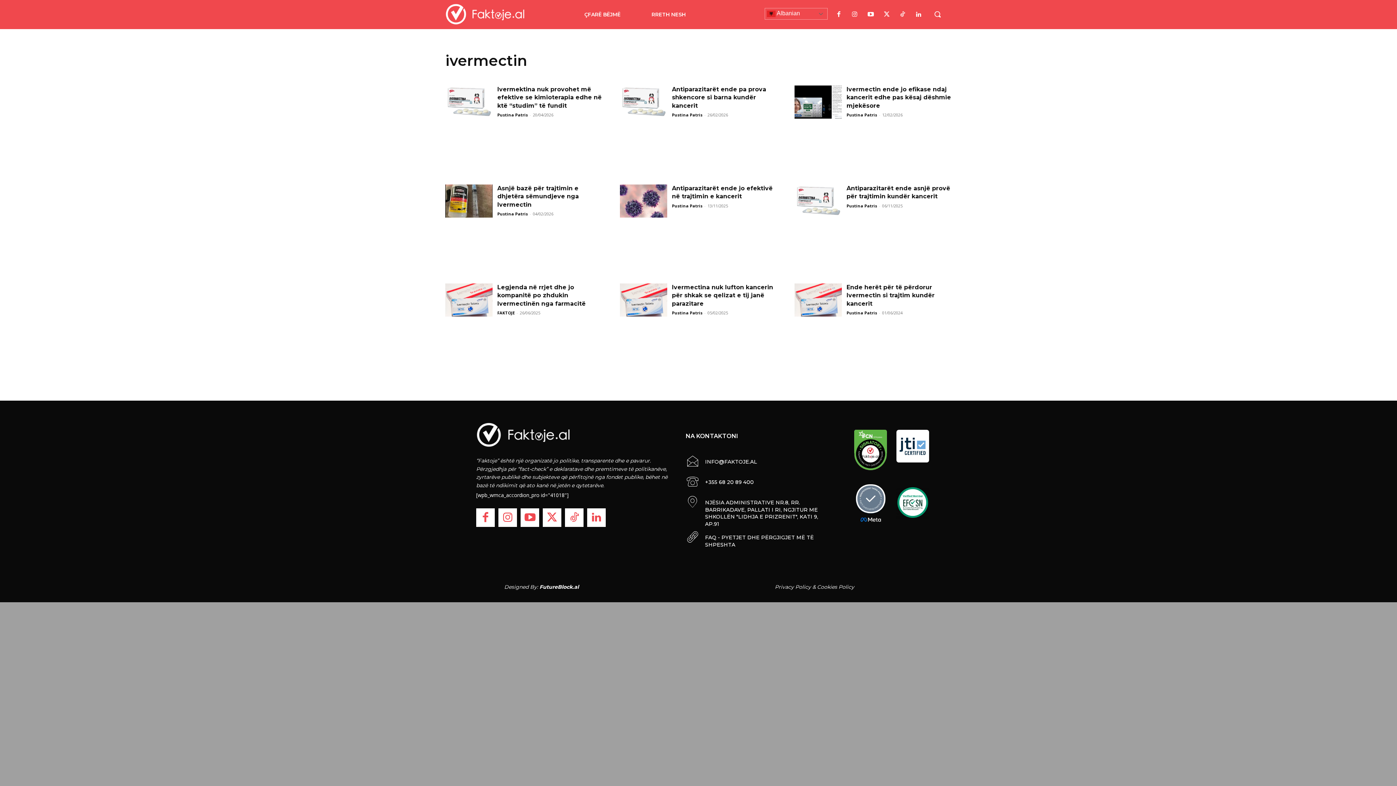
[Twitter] (886, 14)
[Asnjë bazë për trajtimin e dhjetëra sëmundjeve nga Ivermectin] (469, 201)
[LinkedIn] (918, 14)
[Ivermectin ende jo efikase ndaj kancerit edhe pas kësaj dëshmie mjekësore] (818, 102)
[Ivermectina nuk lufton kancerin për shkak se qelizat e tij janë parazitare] (643, 300)
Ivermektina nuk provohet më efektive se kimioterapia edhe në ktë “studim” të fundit (549, 97)
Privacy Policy (793, 587)
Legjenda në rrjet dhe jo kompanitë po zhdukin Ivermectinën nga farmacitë (541, 295)
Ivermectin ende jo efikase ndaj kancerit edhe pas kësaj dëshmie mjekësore (899, 97)
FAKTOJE (506, 312)
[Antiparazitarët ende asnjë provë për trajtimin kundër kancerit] (818, 201)
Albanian (788, 13)
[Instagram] (854, 14)
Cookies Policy (835, 587)
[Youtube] (870, 14)
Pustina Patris (512, 115)
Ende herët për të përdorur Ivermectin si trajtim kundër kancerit (891, 295)
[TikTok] (902, 14)
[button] (937, 14)
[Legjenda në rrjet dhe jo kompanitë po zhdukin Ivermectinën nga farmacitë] (469, 300)
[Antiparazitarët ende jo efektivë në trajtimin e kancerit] (643, 201)
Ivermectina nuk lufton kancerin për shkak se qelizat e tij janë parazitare (722, 295)
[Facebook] (838, 14)
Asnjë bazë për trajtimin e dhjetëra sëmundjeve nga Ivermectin (538, 196)
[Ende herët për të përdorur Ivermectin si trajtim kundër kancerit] (818, 300)
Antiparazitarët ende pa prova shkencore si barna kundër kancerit (719, 97)
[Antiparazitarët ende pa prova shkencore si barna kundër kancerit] (643, 102)
